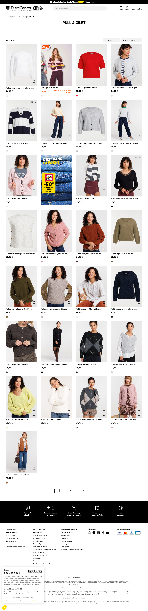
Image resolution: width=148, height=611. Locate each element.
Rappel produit (37, 532)
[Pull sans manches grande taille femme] (7, 262)
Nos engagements (66, 541)
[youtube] (107, 533)
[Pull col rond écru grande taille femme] (7, 96)
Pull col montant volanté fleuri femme (19, 309)
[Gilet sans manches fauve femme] (7, 483)
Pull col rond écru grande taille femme (20, 88)
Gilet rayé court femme (49, 88)
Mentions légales (38, 544)
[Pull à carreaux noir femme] (77, 372)
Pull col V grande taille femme (122, 254)
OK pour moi (37, 601)
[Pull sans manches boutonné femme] (42, 317)
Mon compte (10, 544)
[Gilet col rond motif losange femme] (77, 427)
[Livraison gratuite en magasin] (50, 508)
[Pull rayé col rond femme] (77, 206)
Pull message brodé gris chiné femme (125, 143)
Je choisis (23, 601)
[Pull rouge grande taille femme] (77, 96)
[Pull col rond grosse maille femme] (77, 262)
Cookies (35, 561)
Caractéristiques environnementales (44, 549)
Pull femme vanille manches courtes (54, 143)
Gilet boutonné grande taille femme (89, 143)
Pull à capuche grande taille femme (124, 309)
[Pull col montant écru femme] (42, 427)
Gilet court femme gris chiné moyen (124, 88)
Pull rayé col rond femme (85, 198)
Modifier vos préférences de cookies (44, 564)
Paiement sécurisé (11, 532)
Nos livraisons (10, 535)
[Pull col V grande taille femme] (112, 262)
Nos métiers (64, 538)
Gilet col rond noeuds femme (16, 198)
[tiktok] (103, 533)
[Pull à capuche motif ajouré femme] (77, 317)
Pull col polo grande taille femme (18, 143)
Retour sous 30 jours (12, 538)
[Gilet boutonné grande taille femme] (77, 151)
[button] (4, 607)
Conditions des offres (40, 555)
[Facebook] (94, 533)
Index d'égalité (65, 544)
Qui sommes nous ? (67, 532)
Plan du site (36, 558)
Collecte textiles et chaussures (15, 546)
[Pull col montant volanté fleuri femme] (7, 317)
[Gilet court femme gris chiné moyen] (112, 96)
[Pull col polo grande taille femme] (7, 151)
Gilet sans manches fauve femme (18, 475)
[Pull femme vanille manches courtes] (42, 151)
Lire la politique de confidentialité (13, 589)
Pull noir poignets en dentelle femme (124, 198)
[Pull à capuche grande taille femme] (112, 317)
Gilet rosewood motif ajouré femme (54, 254)
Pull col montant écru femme (51, 419)
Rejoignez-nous (65, 535)
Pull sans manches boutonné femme (54, 309)
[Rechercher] (104, 8)
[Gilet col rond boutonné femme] (7, 372)
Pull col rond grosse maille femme (88, 254)
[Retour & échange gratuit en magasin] (74, 508)
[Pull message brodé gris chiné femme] (112, 151)
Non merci (9, 601)
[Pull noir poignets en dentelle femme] (112, 206)
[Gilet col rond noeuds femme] (7, 206)
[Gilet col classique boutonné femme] (42, 372)
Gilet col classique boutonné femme (54, 364)
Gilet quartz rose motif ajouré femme (124, 419)
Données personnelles (40, 546)
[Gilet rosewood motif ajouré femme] (42, 262)
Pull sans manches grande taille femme (20, 254)
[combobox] (131, 40)
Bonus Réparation (39, 552)
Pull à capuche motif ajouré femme (88, 309)
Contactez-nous (11, 541)
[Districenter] (21, 8)
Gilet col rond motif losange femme (89, 419)
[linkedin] (98, 533)
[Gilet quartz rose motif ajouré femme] (112, 427)
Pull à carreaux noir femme (86, 364)
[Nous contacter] (121, 508)
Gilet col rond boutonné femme (17, 364)
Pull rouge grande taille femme (87, 88)
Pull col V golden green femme (17, 419)
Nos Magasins (65, 546)
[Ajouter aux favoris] (34, 80)
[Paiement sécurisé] (27, 508)
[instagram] (89, 533)
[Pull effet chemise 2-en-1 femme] (112, 372)
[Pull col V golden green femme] (7, 427)
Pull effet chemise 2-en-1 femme (123, 364)
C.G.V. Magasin (38, 541)
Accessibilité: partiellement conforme (72, 549)
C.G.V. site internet (39, 538)
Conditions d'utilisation (40, 535)
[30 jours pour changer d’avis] (97, 508)
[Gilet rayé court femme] (42, 96)
